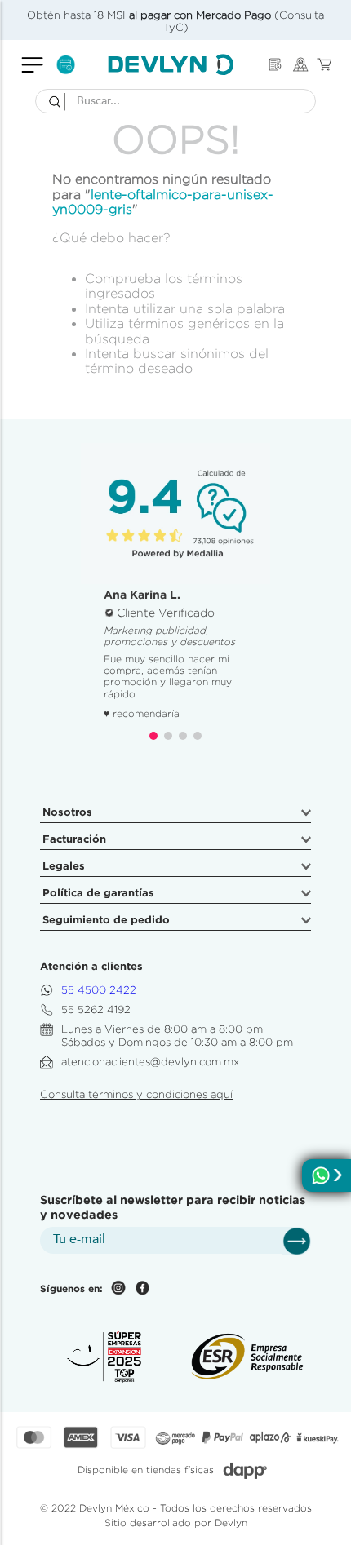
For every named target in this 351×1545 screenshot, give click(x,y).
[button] (153, 736)
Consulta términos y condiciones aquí (136, 1094)
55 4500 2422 (98, 990)
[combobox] (175, 101)
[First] (275, 64)
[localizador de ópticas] (301, 65)
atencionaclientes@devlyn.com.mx (150, 1062)
